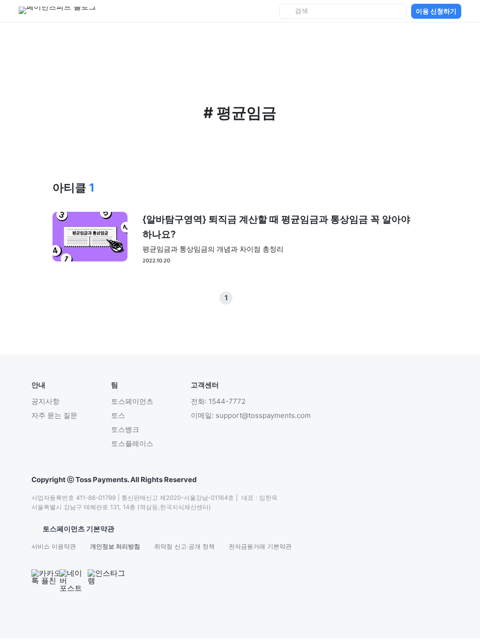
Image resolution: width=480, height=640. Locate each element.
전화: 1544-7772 (218, 401)
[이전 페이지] (240, 298)
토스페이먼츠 (132, 401)
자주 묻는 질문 (54, 415)
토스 (118, 415)
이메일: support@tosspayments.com (251, 415)
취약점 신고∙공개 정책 (184, 546)
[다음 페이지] (254, 298)
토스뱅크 (125, 429)
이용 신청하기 (436, 11)
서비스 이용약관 (53, 546)
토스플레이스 (132, 443)
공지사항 (45, 401)
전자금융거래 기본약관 (260, 546)
